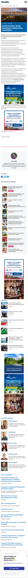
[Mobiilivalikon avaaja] (25, 2)
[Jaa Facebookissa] (2, 177)
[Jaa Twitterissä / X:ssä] (5, 177)
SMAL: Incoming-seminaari (8, 503)
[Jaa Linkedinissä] (8, 177)
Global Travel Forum (7, 509)
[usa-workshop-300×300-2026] (14, 120)
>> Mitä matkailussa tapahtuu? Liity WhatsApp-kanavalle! (14, 146)
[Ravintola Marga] (14, 289)
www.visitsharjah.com (11, 131)
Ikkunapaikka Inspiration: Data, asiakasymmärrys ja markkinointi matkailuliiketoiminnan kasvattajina (11, 479)
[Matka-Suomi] (14, 363)
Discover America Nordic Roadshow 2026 (12, 530)
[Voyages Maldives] (14, 94)
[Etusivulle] (8, 2)
